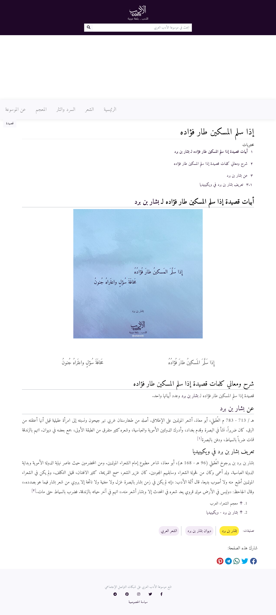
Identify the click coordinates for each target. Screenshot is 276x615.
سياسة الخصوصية (138, 602)
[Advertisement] (138, 67)
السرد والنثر (65, 109)
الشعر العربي (169, 531)
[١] (199, 438)
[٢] (33, 490)
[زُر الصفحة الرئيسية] (138, 12)
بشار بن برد (146, 202)
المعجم (41, 109)
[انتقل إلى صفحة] (88, 28)
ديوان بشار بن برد (199, 531)
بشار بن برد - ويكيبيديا (222, 512)
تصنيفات (249, 531)
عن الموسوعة (15, 109)
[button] (161, 594)
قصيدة (10, 123)
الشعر (89, 109)
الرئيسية (110, 109)
